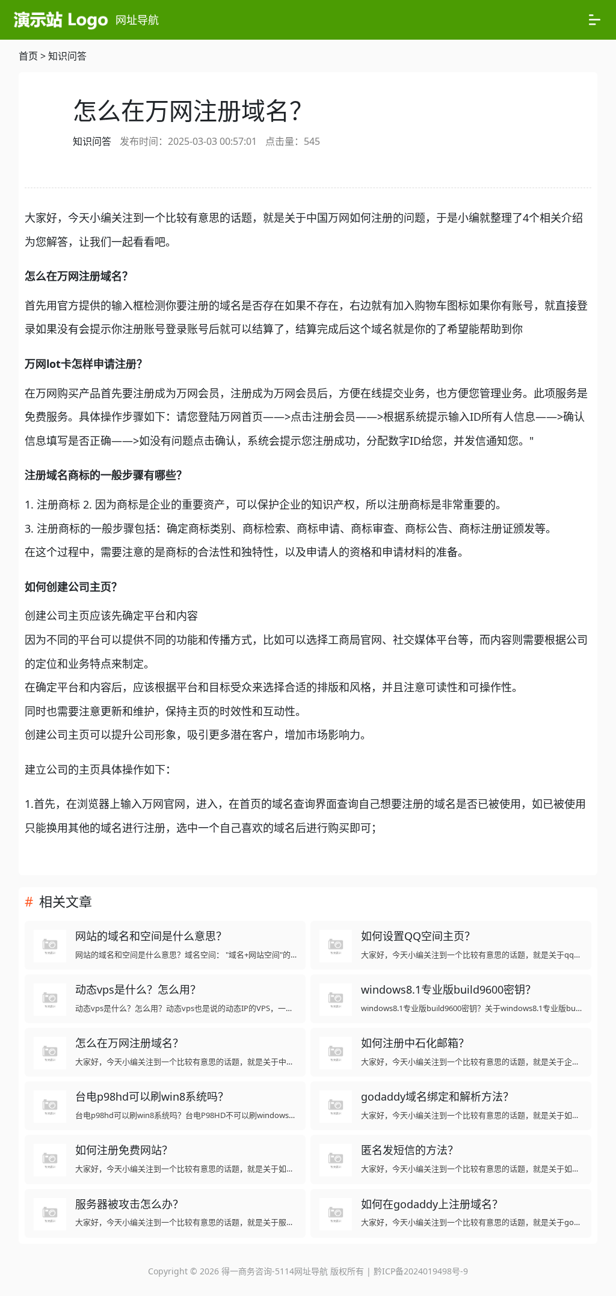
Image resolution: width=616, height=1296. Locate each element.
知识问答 (67, 56)
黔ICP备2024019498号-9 (421, 1271)
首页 (28, 56)
